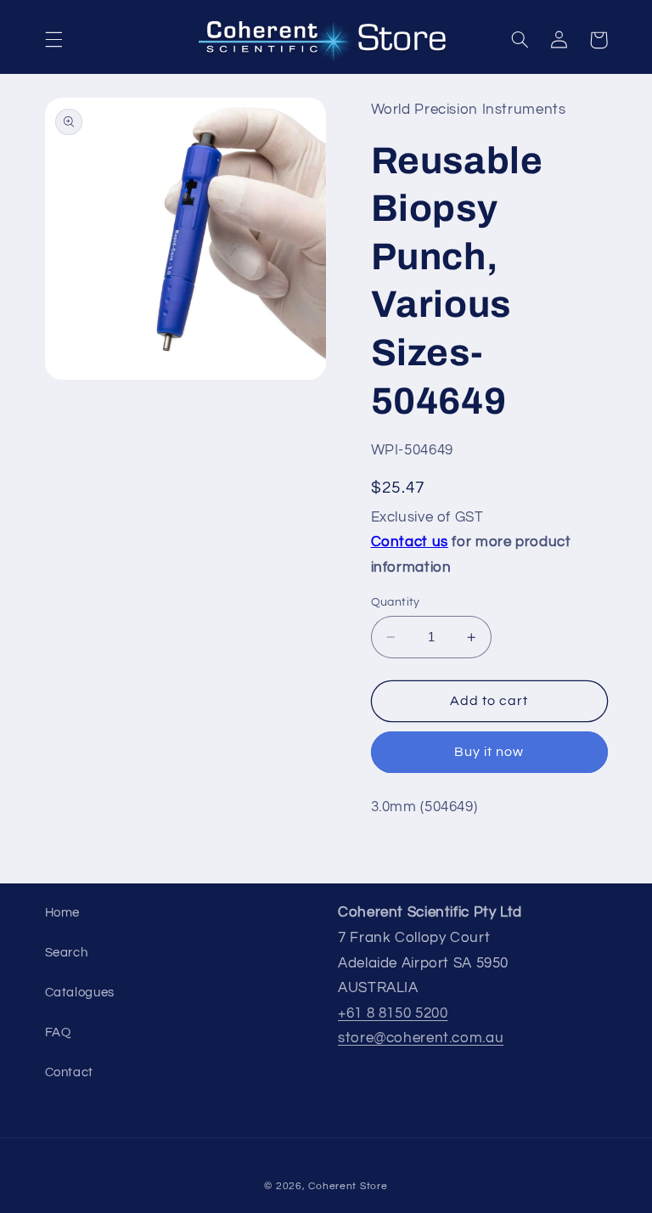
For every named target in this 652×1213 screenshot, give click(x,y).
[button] (53, 39)
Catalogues (80, 992)
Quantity (395, 602)
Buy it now (489, 752)
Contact (69, 1072)
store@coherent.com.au (420, 1038)
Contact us (409, 542)
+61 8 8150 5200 (392, 1013)
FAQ (58, 1032)
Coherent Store (347, 1186)
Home (63, 912)
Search (66, 952)
